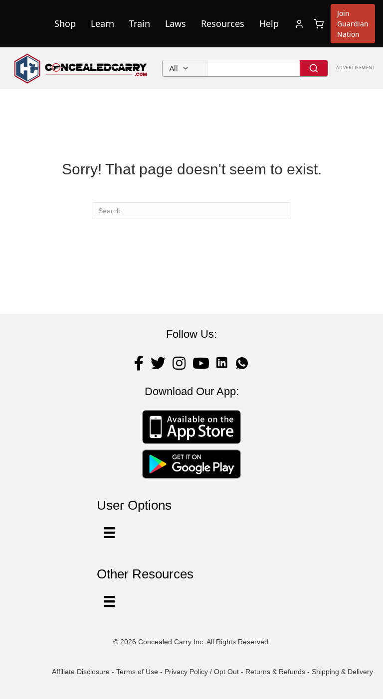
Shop (65, 23)
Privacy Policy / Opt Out (202, 672)
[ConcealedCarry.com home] (81, 68)
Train (139, 23)
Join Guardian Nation (353, 23)
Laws (175, 23)
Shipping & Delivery (342, 672)
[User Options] (109, 532)
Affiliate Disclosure (81, 672)
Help (269, 23)
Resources (222, 23)
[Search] (314, 68)
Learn (102, 23)
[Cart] (319, 24)
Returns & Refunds (275, 672)
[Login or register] (299, 24)
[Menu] (109, 601)
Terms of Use (137, 672)
